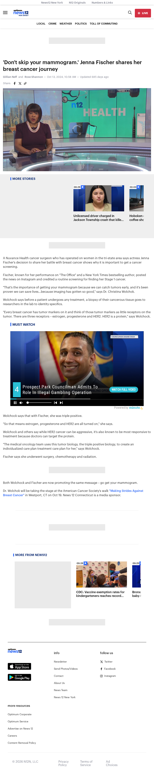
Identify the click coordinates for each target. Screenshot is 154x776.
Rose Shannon (34, 77)
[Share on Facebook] (14, 83)
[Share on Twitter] (19, 83)
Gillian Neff (10, 77)
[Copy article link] (25, 83)
